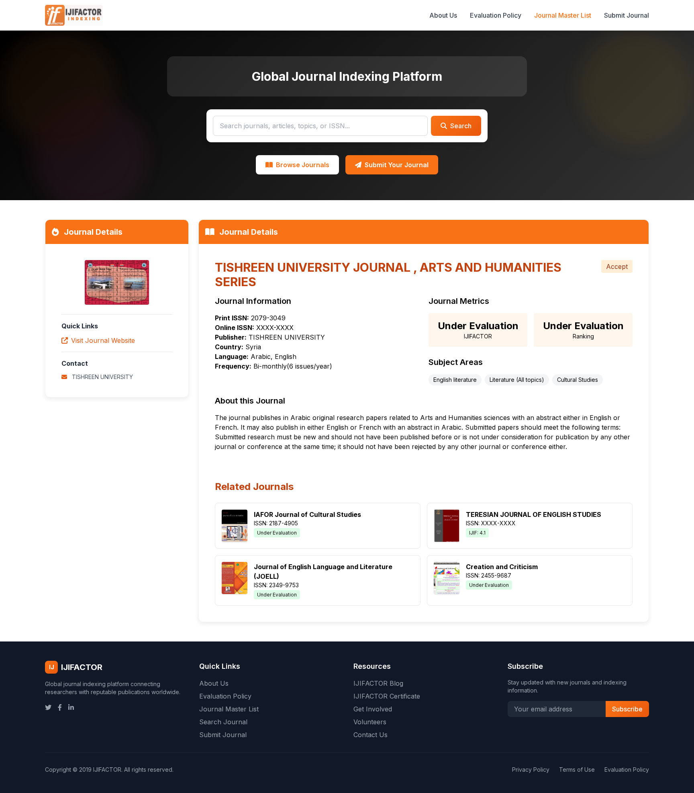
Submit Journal (626, 15)
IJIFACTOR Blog (378, 683)
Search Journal (223, 722)
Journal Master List (562, 15)
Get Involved (372, 709)
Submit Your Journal (397, 165)
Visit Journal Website (103, 340)
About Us (443, 15)
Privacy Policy (530, 769)
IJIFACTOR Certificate (386, 696)
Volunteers (369, 722)
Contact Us (370, 735)
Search (461, 126)
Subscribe (627, 709)
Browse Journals (302, 165)
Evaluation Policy (495, 15)
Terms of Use (577, 769)
